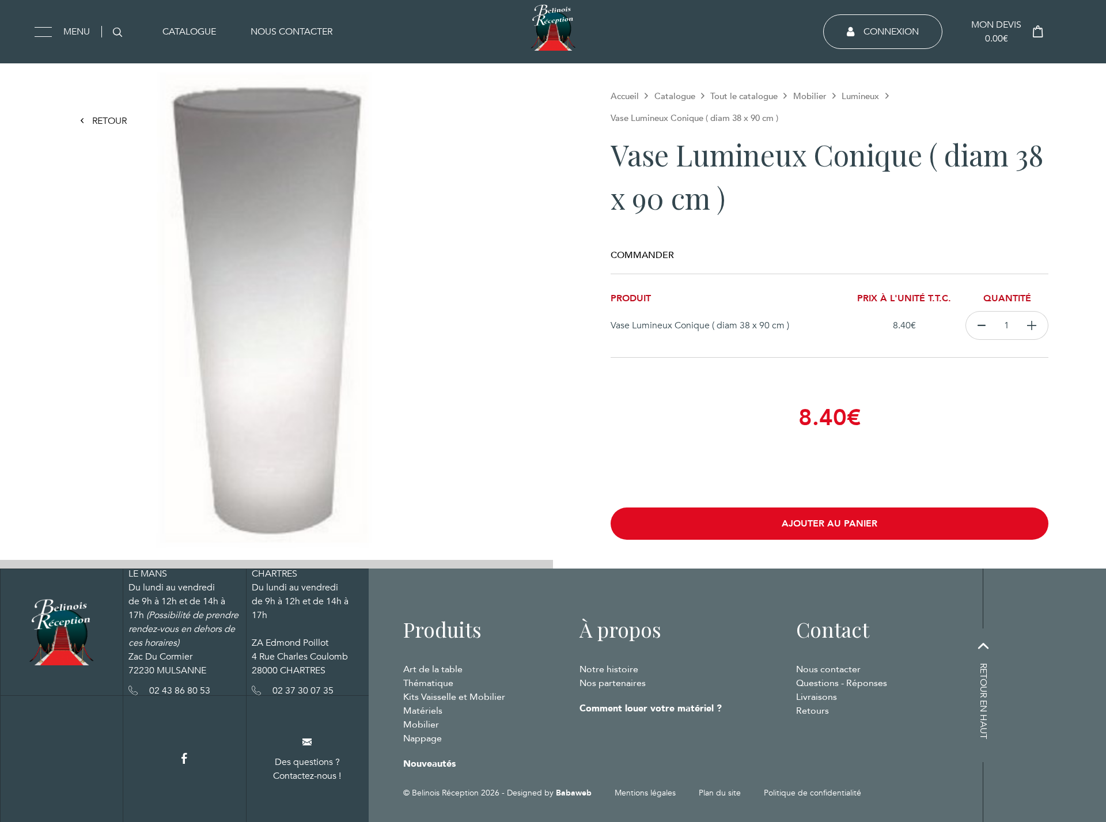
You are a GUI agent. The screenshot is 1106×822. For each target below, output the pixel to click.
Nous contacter (291, 31)
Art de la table (433, 669)
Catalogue (189, 31)
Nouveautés (429, 763)
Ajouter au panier (829, 523)
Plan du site (720, 792)
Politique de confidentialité (812, 792)
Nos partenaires (612, 683)
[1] (1032, 325)
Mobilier (810, 96)
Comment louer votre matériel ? (650, 708)
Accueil (625, 96)
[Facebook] (184, 759)
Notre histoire (608, 669)
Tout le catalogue (744, 96)
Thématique (428, 683)
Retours (812, 710)
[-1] (981, 325)
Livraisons (816, 697)
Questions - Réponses (841, 683)
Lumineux (860, 96)
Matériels (422, 710)
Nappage (422, 738)
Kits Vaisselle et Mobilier (454, 697)
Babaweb (574, 792)
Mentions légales (645, 792)
